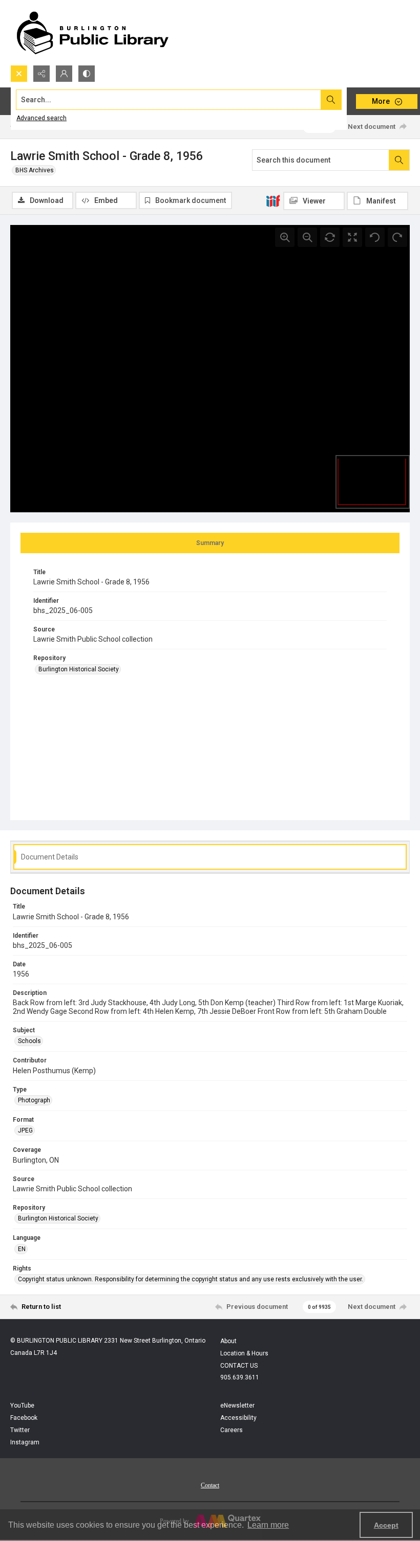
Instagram (24, 1442)
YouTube (22, 1405)
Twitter (20, 1430)
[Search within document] (399, 160)
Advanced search (41, 118)
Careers (231, 1430)
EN (22, 1249)
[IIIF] (273, 200)
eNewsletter (237, 1405)
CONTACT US (239, 1365)
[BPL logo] (92, 32)
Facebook (23, 1417)
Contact (210, 1485)
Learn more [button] (268, 1525)
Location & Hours (244, 1353)
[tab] (210, 543)
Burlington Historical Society (78, 669)
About (228, 1341)
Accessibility (238, 1417)
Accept (386, 1525)
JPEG (25, 1130)
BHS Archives (34, 170)
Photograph (34, 1100)
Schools (29, 1041)
